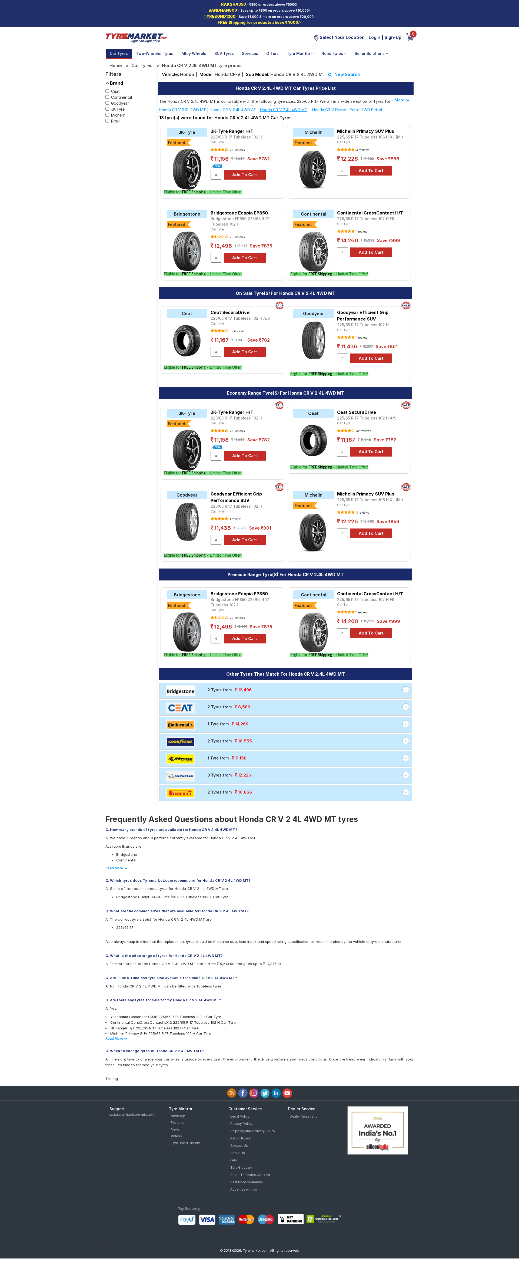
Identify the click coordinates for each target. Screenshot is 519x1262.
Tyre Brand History (185, 1143)
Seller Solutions (370, 53)
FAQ (233, 1160)
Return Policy (240, 1138)
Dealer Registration (305, 1116)
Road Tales (333, 53)
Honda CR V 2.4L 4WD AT (233, 109)
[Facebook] (243, 1093)
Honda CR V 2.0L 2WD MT (182, 109)
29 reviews (237, 237)
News (175, 1129)
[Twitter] (265, 1093)
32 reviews (236, 331)
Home (115, 65)
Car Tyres (119, 53)
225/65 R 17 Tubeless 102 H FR (365, 218)
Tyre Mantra (299, 53)
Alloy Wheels (193, 53)
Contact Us (239, 1146)
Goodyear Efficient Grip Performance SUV (362, 316)
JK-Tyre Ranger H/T (232, 131)
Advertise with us (243, 1189)
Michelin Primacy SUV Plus (365, 131)
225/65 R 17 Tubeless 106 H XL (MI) (370, 137)
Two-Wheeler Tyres (154, 53)
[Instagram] (254, 1093)
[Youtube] (287, 1093)
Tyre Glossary (241, 1167)
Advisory (178, 1116)
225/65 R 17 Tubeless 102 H (236, 137)
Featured (178, 1123)
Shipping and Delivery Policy (252, 1131)
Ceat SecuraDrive (230, 312)
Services (250, 53)
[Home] (136, 37)
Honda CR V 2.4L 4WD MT (283, 109)
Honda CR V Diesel (329, 109)
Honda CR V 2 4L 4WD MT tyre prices (202, 65)
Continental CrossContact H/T (370, 213)
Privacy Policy (241, 1124)
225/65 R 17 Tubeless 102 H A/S (240, 318)
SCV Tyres (224, 53)
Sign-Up (393, 37)
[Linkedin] (276, 1093)
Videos (176, 1136)
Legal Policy (239, 1116)
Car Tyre (217, 142)
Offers (272, 53)
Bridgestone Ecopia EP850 (239, 213)
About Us (237, 1153)
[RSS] (232, 1093)
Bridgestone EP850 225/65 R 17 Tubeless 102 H (240, 221)
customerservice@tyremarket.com (131, 1114)
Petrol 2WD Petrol (366, 109)
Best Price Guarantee (246, 1182)
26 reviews (237, 149)
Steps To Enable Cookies (250, 1175)
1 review (361, 231)
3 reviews (362, 149)
